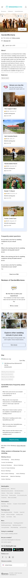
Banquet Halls (4, 476)
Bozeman (3, 11)
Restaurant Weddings (6, 465)
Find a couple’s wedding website (9, 533)
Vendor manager (10, 514)
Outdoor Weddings (5, 479)
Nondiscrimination (19, 491)
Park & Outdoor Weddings (7, 473)
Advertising (17, 493)
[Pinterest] (9, 557)
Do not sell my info (22, 495)
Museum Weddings (6, 470)
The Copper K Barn (10, 109)
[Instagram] (13, 557)
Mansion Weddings (18, 465)
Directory (3, 503)
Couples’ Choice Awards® (19, 503)
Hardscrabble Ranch (10, 163)
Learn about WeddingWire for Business (10, 539)
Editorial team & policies (7, 491)
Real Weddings (14, 527)
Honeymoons (23, 527)
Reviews (9, 503)
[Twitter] (6, 557)
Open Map (22, 360)
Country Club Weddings (7, 462)
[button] (14, 296)
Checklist (16, 512)
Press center (10, 493)
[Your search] (2, 16)
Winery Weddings (15, 459)
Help (14, 516)
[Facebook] (2, 557)
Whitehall (10, 11)
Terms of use (4, 495)
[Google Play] (18, 551)
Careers (3, 493)
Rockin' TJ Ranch (9, 191)
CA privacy (3, 497)
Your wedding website (6, 512)
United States (8, 565)
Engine (3, 516)
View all (22, 29)
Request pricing (14, 440)
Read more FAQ (14, 274)
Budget (3, 514)
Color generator (5, 527)
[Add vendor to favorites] (25, 16)
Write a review (14, 306)
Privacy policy (12, 495)
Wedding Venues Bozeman (8, 371)
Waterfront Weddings (15, 476)
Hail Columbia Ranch (10, 136)
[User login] (26, 7)
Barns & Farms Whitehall (7, 379)
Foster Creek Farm (10, 218)
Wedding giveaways (6, 525)
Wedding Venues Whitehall (8, 377)
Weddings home (5, 488)
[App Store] (6, 551)
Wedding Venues (6, 457)
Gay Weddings (4, 506)
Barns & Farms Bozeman (7, 374)
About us (13, 488)
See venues (14, 345)
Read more (4, 75)
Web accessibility (12, 497)
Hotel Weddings (5, 459)
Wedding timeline (17, 525)
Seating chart (19, 514)
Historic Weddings (20, 473)
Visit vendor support (6, 542)
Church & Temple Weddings (8, 468)
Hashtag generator (18, 523)
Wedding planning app (6, 523)
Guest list (22, 512)
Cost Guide (9, 516)
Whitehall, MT (7, 41)
